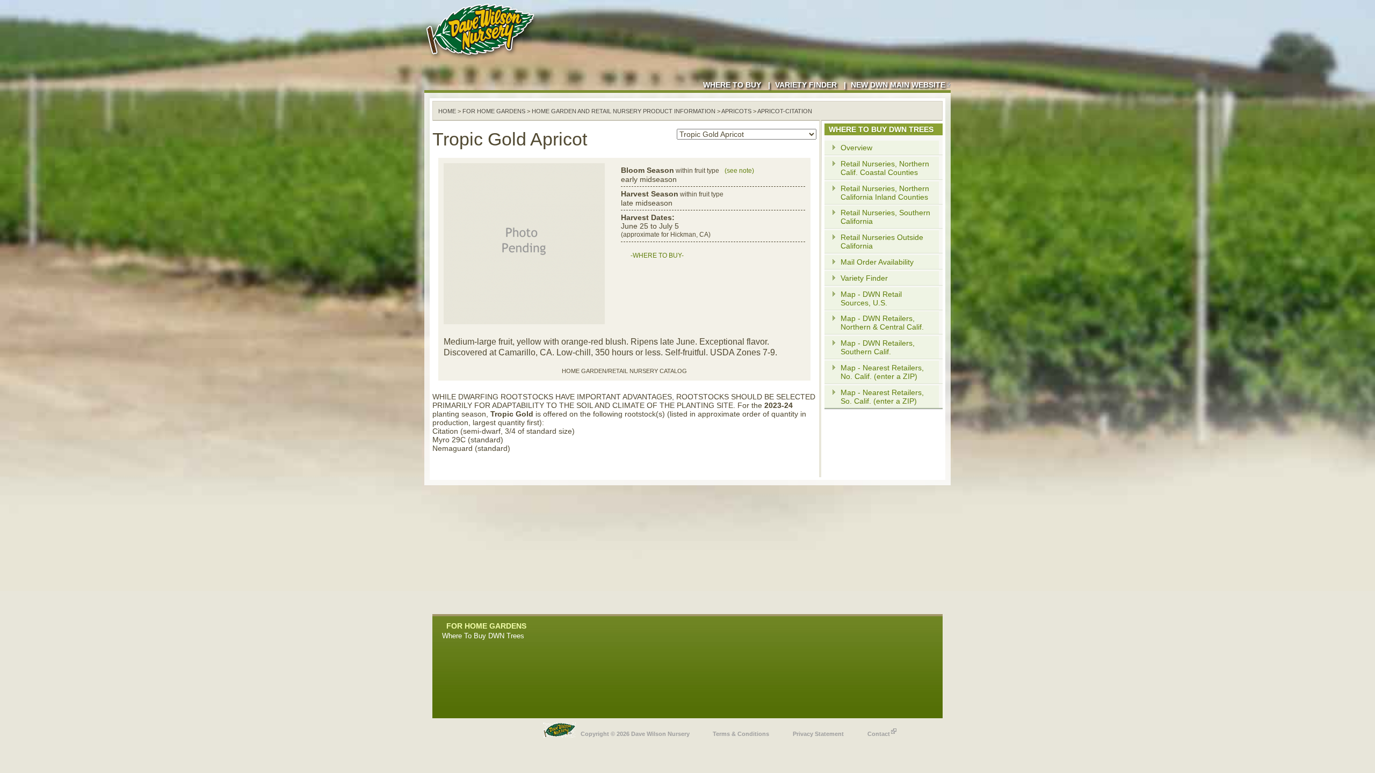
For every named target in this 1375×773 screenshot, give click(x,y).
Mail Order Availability (877, 262)
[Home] (482, 59)
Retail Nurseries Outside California (882, 241)
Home (447, 111)
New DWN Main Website (898, 85)
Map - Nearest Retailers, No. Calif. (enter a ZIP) (882, 372)
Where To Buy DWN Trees (483, 636)
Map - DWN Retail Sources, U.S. (871, 298)
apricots (736, 111)
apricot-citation (784, 111)
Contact (878, 734)
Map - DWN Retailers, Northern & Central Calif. (882, 322)
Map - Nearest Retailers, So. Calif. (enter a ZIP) (882, 396)
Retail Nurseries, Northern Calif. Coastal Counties (885, 168)
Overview (856, 147)
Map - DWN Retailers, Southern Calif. (878, 347)
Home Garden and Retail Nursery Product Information (623, 111)
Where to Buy (732, 85)
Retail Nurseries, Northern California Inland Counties (885, 192)
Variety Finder (806, 85)
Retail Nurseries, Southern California (885, 216)
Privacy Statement (818, 734)
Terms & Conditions (741, 734)
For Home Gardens (493, 111)
